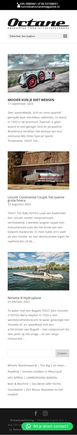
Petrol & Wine (22, 429)
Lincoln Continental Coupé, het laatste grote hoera (36, 199)
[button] (47, 426)
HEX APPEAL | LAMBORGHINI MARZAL (32, 377)
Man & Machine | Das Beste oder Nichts (34, 384)
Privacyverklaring (22, 420)
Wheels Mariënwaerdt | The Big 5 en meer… (37, 365)
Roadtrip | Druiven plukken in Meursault (35, 371)
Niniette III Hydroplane (24, 298)
